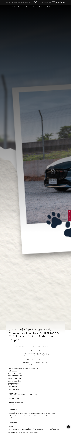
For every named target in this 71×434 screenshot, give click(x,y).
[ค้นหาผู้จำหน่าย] (69, 217)
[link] (8, 6)
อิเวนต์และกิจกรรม (8, 6)
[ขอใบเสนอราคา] (69, 214)
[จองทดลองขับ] (69, 219)
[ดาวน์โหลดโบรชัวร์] (69, 211)
